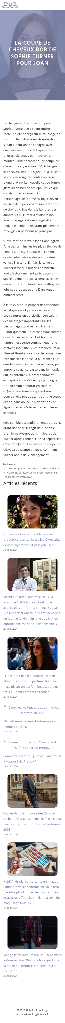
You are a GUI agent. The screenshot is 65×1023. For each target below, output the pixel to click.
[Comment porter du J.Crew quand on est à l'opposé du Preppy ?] (32, 748)
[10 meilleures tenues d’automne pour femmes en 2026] (32, 713)
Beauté (11, 464)
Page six (41, 156)
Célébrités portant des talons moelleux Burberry (33, 468)
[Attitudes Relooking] (10, 5)
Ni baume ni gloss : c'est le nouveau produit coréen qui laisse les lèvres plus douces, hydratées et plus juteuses (31, 539)
